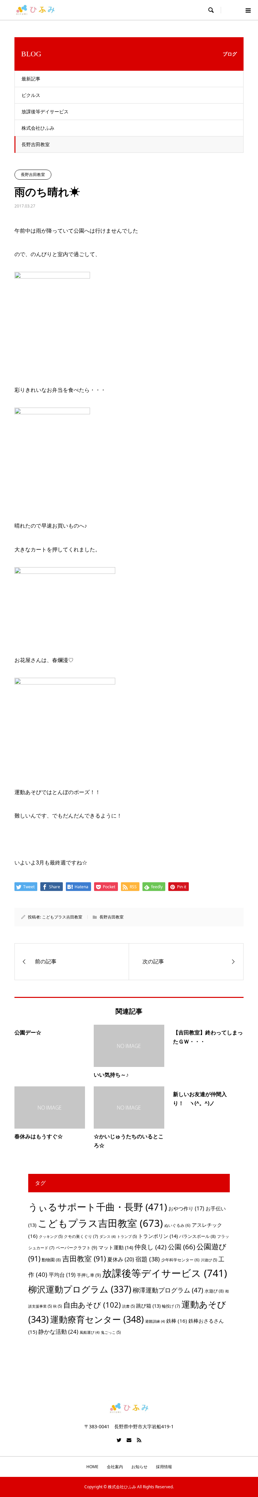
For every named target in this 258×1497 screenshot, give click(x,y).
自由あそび (92, 1305)
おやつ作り (186, 1208)
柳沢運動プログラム (79, 1289)
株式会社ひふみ (38, 128)
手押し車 (89, 1275)
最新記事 (31, 78)
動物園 (51, 1260)
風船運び (89, 1332)
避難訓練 (155, 1321)
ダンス (107, 1236)
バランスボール (197, 1236)
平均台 (62, 1274)
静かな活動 (58, 1331)
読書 (128, 1306)
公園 (181, 1246)
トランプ (127, 1236)
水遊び (214, 1291)
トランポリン (158, 1236)
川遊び (209, 1259)
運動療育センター (97, 1319)
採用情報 (164, 1467)
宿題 (147, 1259)
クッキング (50, 1236)
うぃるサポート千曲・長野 (97, 1206)
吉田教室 (84, 1258)
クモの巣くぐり (81, 1236)
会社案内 (115, 1467)
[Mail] (129, 1440)
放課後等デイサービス (45, 111)
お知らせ (139, 1467)
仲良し (150, 1247)
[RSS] (139, 1440)
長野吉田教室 (36, 144)
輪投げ (171, 1306)
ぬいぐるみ (177, 1225)
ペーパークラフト (76, 1248)
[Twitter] (119, 1440)
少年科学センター (180, 1260)
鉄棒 (176, 1320)
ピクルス (31, 95)
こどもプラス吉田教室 (62, 917)
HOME (92, 1467)
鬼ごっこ (111, 1332)
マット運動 (115, 1247)
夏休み (120, 1259)
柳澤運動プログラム (168, 1290)
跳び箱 (148, 1305)
